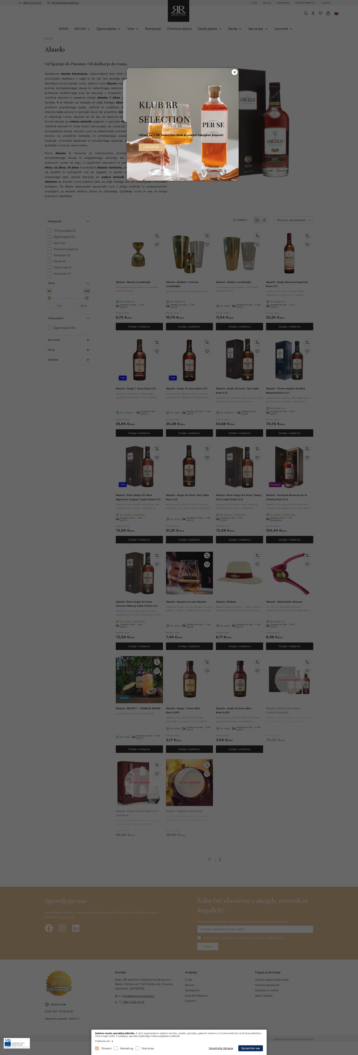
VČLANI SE (152, 147)
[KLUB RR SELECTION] (183, 179)
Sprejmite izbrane (221, 1048)
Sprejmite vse (250, 1048)
